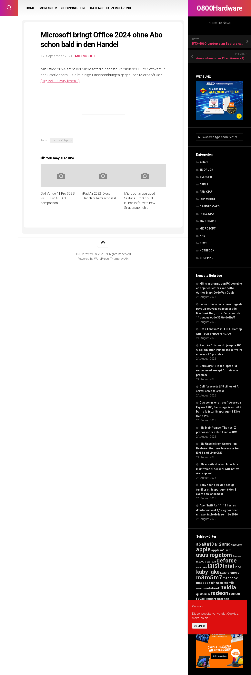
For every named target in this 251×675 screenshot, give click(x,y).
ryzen (201, 598)
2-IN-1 (204, 162)
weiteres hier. (201, 618)
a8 (203, 544)
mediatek (222, 582)
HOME (30, 8)
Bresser (237, 556)
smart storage (218, 599)
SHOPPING (207, 257)
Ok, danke (200, 625)
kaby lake (208, 572)
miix (231, 583)
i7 (220, 566)
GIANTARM (201, 567)
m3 (200, 577)
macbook (230, 578)
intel (228, 566)
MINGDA (200, 588)
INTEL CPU (207, 213)
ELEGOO (200, 562)
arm (228, 550)
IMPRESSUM (48, 8)
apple (203, 549)
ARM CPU (206, 191)
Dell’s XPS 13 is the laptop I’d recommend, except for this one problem (217, 370)
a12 (217, 544)
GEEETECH (210, 562)
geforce (226, 560)
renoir (234, 593)
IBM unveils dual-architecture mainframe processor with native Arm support (217, 469)
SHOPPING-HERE (73, 8)
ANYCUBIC (236, 545)
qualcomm (203, 594)
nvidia (228, 587)
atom (225, 555)
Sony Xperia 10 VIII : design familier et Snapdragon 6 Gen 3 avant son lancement (216, 489)
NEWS (203, 243)
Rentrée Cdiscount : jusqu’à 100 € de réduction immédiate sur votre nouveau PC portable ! (219, 350)
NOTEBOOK (207, 250)
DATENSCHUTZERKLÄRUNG (110, 8)
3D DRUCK (206, 169)
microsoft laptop (61, 140)
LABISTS (224, 573)
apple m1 (218, 550)
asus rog (207, 555)
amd (226, 544)
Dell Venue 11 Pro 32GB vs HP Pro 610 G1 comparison (58, 198)
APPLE (204, 184)
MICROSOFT (208, 228)
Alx (126, 258)
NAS (202, 235)
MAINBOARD (208, 221)
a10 (210, 544)
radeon (219, 593)
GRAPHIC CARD (210, 206)
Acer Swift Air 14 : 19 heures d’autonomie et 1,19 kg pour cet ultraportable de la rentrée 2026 (217, 510)
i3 (210, 566)
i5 (215, 566)
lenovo (234, 572)
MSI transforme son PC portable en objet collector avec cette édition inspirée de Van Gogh (219, 288)
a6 (198, 544)
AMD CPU (206, 177)
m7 (218, 577)
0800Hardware (219, 8)
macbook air (205, 583)
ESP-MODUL (208, 199)
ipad (238, 567)
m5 (209, 577)
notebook (212, 588)
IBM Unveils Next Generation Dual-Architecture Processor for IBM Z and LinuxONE (217, 448)
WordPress (101, 258)
